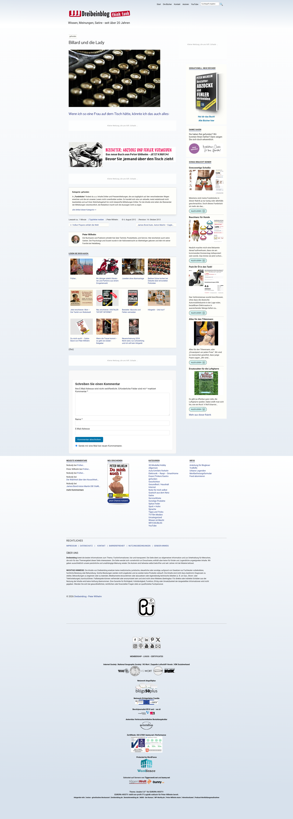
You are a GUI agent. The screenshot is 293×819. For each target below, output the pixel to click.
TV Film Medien (156, 515)
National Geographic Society (129, 664)
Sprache (152, 509)
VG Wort (145, 664)
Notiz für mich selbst (158, 490)
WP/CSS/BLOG (155, 523)
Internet (152, 487)
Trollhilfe (193, 468)
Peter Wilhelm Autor (173, 797)
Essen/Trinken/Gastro (158, 476)
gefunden (153, 479)
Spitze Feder (154, 504)
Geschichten (154, 482)
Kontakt (177, 4)
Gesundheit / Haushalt (159, 484)
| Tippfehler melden (96, 220)
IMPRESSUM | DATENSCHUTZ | (81, 546)
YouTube (194, 4)
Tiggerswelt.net (151, 778)
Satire (151, 495)
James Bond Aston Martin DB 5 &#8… (83, 486)
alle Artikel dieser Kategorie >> (84, 210)
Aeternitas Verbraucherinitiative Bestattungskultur (146, 719)
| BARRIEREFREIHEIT (115, 546)
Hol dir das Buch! (206, 116)
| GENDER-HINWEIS (160, 546)
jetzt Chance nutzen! (118, 500)
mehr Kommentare (75, 490)
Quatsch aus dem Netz (159, 493)
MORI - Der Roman (146, 797)
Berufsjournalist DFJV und (143, 709)
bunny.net (166, 778)
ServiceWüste (155, 498)
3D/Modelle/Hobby (157, 465)
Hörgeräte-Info (79, 797)
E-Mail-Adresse (82, 428)
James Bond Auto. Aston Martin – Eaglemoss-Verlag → (156, 225)
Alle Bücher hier (206, 120)
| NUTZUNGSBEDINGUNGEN (137, 546)
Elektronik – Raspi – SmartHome (163, 473)
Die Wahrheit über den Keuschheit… (82, 480)
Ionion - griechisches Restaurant (98, 797)
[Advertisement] (122, 125)
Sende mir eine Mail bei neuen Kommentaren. (100, 446)
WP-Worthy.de (160, 797)
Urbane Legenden (198, 471)
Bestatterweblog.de (131, 797)
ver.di (158, 709)
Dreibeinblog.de (117, 797)
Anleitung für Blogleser (200, 465)
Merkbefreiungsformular (201, 473)
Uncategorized (155, 517)
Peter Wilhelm (89, 234)
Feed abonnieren (197, 476)
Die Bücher (167, 4)
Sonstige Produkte (157, 501)
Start (159, 4)
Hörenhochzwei (188, 797)
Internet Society (109, 664)
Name (79, 419)
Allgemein (153, 468)
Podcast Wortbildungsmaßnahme (207, 797)
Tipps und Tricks (156, 512)
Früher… (80, 465)
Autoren (186, 4)
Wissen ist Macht (156, 520)
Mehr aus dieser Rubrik (200, 414)
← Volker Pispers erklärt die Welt (84, 225)
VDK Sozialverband (182, 664)
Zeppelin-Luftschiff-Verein (162, 664)
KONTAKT (100, 546)
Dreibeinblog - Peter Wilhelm (88, 596)
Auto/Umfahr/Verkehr (158, 471)
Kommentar (81, 391)
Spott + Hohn (154, 506)
